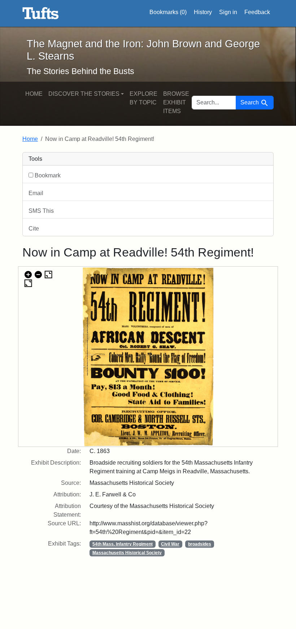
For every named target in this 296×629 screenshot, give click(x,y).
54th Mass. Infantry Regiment (122, 544)
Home (34, 94)
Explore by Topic (143, 98)
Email (36, 193)
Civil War (170, 544)
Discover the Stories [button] (83, 94)
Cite (34, 228)
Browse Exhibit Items (176, 102)
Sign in (228, 12)
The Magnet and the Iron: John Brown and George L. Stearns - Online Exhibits (40, 13)
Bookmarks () (168, 12)
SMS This (41, 211)
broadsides (199, 544)
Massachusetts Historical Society (127, 552)
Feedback (257, 12)
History (203, 12)
